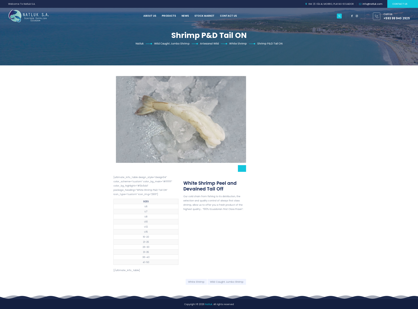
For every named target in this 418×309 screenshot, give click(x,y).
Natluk (208, 304)
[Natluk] (28, 16)
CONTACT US (399, 4)
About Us (149, 15)
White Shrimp (196, 281)
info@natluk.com (373, 4)
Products (169, 15)
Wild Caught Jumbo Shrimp (226, 281)
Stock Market (204, 15)
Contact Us (228, 15)
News (185, 15)
